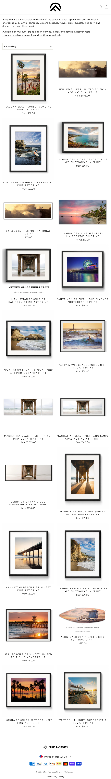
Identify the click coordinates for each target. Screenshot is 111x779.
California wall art (49, 34)
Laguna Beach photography (18, 34)
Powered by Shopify (55, 776)
